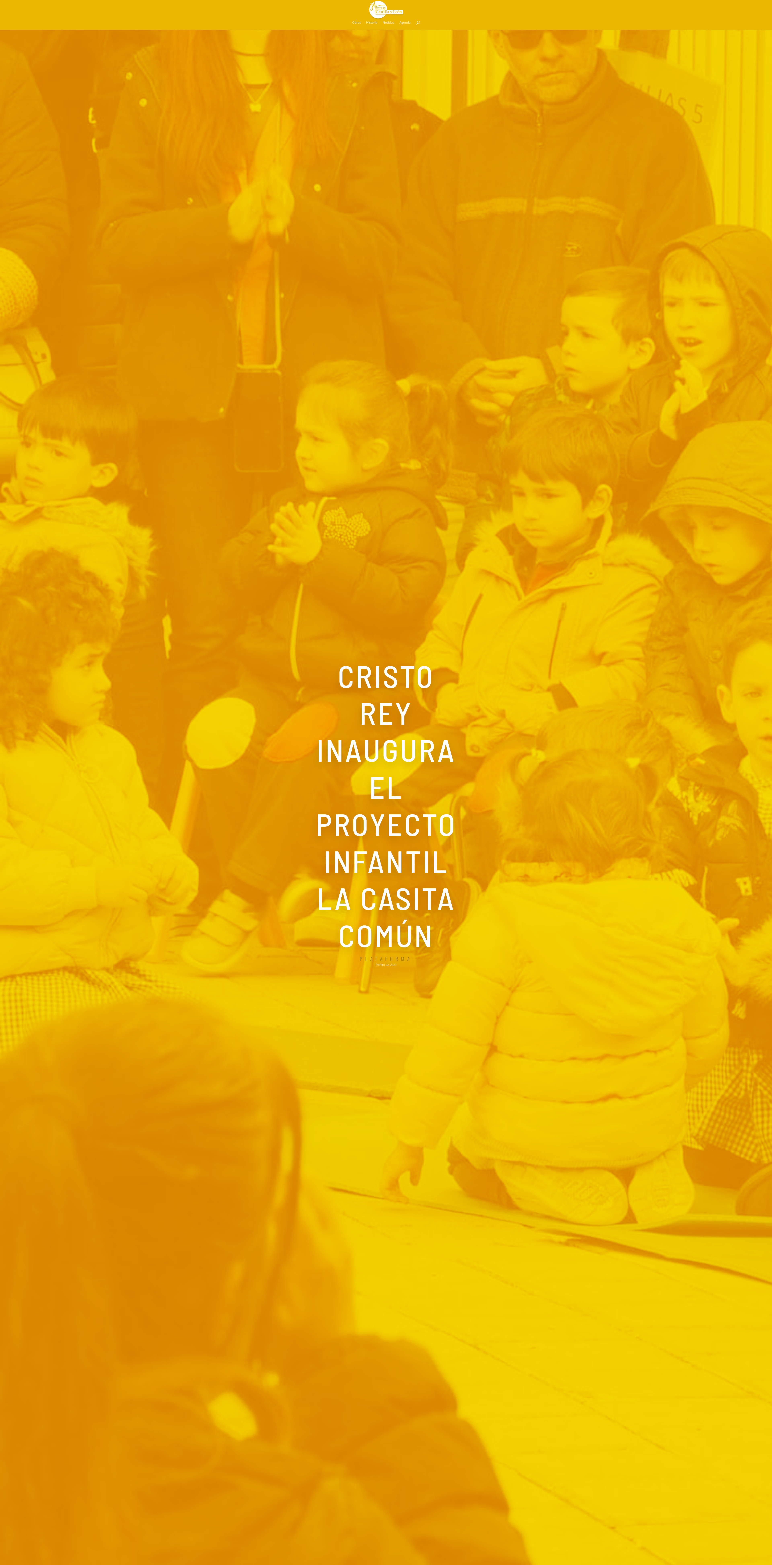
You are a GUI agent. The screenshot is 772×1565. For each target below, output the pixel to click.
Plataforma (386, 958)
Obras (356, 22)
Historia (371, 22)
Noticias (388, 22)
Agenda (405, 22)
